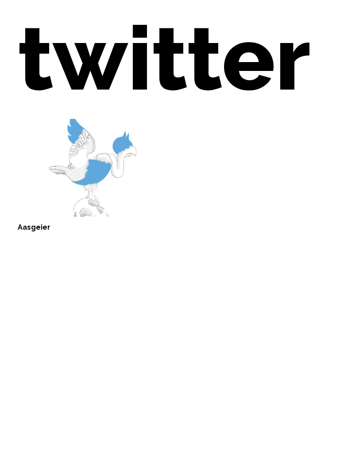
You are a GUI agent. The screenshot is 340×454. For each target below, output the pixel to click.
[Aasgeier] (91, 168)
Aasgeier (34, 227)
